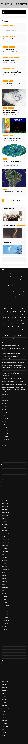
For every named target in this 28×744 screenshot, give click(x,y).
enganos (21, 297)
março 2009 (4, 530)
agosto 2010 (5, 479)
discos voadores (9, 297)
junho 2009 (4, 521)
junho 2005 (4, 663)
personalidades (9, 326)
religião (7, 329)
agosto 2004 (5, 690)
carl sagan (19, 282)
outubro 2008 (5, 545)
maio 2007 (4, 596)
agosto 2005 (5, 660)
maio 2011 (4, 451)
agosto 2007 (5, 587)
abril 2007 (4, 599)
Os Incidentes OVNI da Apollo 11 (12, 83)
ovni (7, 320)
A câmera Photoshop (9, 60)
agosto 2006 (5, 623)
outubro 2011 (5, 436)
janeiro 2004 (4, 711)
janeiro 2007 (4, 608)
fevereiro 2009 (5, 533)
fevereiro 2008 (5, 569)
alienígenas (8, 276)
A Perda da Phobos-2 (9, 28)
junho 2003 (4, 732)
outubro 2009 (5, 509)
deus (21, 291)
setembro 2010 (5, 476)
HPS (14, 311)
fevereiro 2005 (5, 672)
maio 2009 (4, 524)
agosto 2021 (5, 406)
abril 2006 (4, 636)
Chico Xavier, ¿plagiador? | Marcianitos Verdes (12, 356)
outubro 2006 (5, 617)
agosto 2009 (5, 515)
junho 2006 (4, 629)
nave (22, 317)
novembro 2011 (5, 433)
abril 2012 (4, 424)
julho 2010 (4, 482)
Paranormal (8, 323)
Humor (22, 311)
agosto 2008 (5, 551)
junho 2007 (4, 593)
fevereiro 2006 (5, 642)
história (6, 311)
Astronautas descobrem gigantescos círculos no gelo (11, 111)
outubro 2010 (5, 473)
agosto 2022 (5, 400)
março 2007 (4, 602)
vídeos (14, 338)
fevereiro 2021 (5, 412)
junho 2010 (4, 485)
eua (7, 303)
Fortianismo (11, 36)
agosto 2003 (5, 726)
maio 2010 (4, 488)
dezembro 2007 (5, 575)
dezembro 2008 (5, 539)
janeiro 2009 (4, 536)
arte (21, 276)
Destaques (16, 57)
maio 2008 (4, 560)
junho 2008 (4, 557)
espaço (7, 300)
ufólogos (20, 335)
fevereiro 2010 (5, 497)
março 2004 (4, 705)
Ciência (10, 57)
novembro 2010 (5, 470)
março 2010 (4, 494)
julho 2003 (4, 729)
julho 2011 (4, 445)
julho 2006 (4, 626)
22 (16, 51)
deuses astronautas (14, 294)
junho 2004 (4, 696)
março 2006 (4, 639)
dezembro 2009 (5, 503)
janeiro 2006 (4, 645)
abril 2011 (4, 455)
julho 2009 (4, 518)
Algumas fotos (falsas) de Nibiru (12, 138)
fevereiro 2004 (5, 708)
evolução (20, 303)
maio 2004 (4, 699)
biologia (21, 279)
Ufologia (11, 25)
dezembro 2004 (5, 678)
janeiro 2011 (4, 464)
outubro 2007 (5, 581)
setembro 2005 (5, 657)
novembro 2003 (5, 717)
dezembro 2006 (5, 611)
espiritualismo (19, 300)
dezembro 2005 (5, 648)
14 (15, 74)
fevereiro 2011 (5, 461)
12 (15, 114)
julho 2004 (4, 693)
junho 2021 (4, 409)
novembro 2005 (5, 651)
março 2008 (4, 566)
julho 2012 (4, 421)
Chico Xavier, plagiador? (7, 358)
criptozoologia (19, 288)
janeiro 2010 (4, 500)
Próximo (18, 200)
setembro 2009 (5, 512)
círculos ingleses (9, 291)
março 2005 (4, 669)
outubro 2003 (5, 720)
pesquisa (21, 326)
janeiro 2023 (4, 397)
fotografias (8, 308)
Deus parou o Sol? (8, 49)
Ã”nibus (18, 345)
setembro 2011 (5, 439)
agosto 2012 (5, 418)
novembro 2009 (5, 506)
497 (17, 140)
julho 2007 (4, 590)
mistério (6, 317)
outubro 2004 (5, 684)
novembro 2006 (5, 614)
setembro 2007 (5, 584)
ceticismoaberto (19, 285)
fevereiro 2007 (5, 605)
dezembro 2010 (5, 467)
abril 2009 (4, 527)
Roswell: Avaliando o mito (16, 378)
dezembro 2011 (5, 430)
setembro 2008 (5, 548)
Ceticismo (5, 25)
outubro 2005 (5, 654)
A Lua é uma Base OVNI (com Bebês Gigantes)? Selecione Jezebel (13, 71)
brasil (7, 282)
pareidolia (20, 323)
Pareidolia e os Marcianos (10, 39)
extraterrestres (8, 305)
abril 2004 (4, 702)
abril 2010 (4, 491)
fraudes (20, 308)
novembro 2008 (5, 542)
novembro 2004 (5, 681)
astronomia (8, 279)
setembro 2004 (5, 687)
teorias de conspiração (9, 332)
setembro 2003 (5, 723)
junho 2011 (4, 448)
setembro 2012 (5, 415)
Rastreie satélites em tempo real (12, 191)
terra (22, 332)
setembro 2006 (5, 620)
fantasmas (21, 305)
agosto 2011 (5, 442)
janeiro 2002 (4, 735)
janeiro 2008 (4, 572)
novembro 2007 (5, 578)
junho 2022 (4, 403)
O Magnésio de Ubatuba (14, 353)
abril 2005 (4, 666)
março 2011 (4, 458)
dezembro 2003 (5, 714)
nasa (14, 317)
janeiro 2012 (4, 427)
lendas (20, 314)
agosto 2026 (5, 394)
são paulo (20, 329)
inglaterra (8, 314)
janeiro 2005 (4, 675)
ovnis (20, 320)
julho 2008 (4, 554)
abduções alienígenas (14, 273)
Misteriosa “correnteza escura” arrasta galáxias (12, 162)
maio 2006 (4, 632)
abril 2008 (4, 563)
